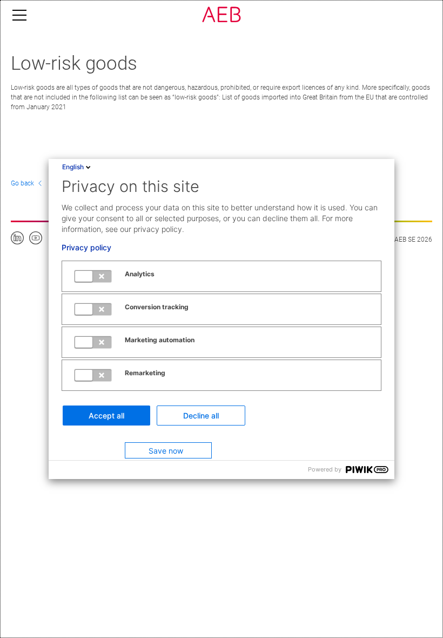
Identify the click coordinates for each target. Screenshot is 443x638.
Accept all (106, 415)
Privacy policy (86, 247)
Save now (166, 450)
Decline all (201, 415)
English (73, 167)
